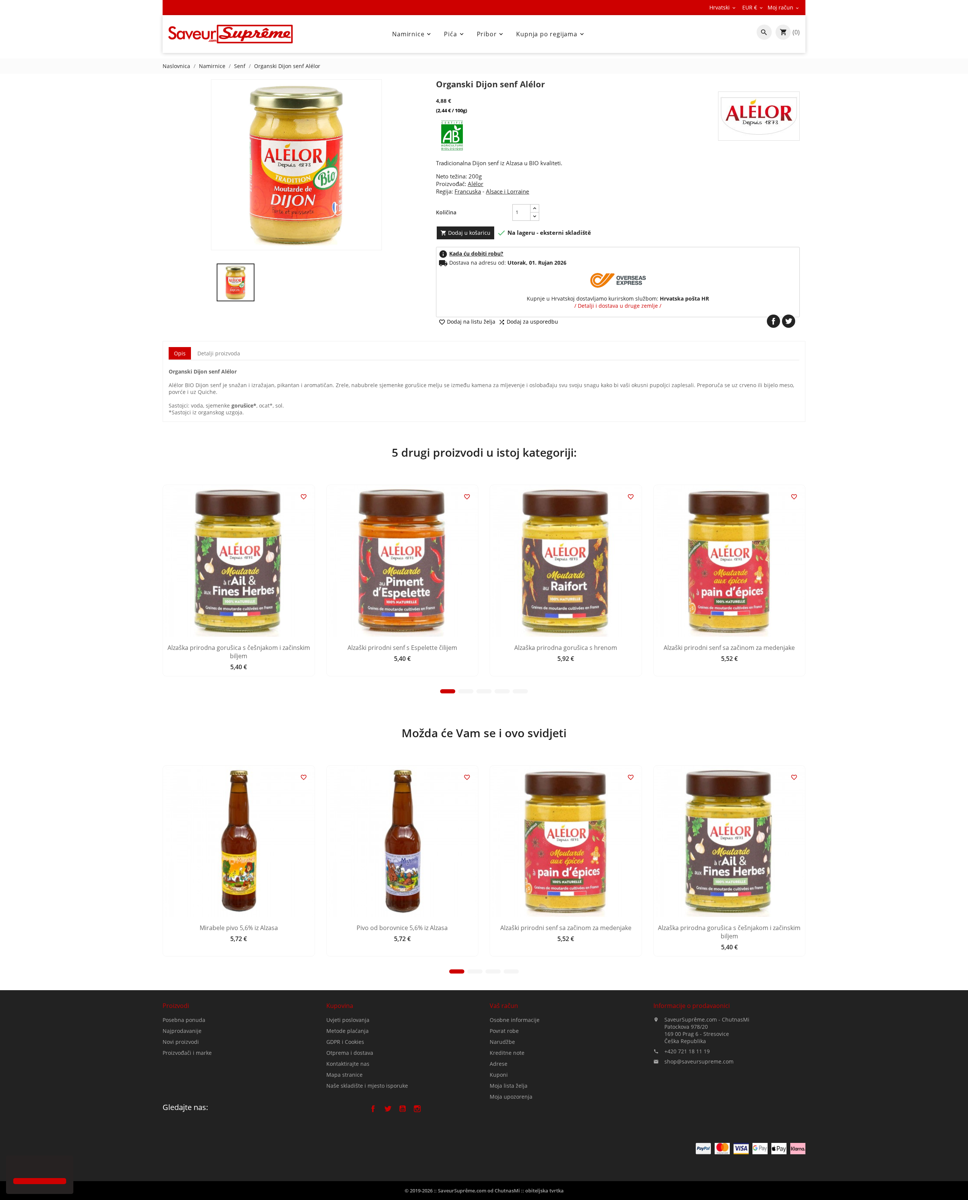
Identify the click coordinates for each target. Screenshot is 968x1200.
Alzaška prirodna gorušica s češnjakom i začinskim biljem (239, 651)
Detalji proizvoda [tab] (218, 353)
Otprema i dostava (349, 1052)
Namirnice (412, 34)
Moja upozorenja (511, 1096)
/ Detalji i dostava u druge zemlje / (617, 305)
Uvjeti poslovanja (347, 1019)
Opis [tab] (180, 353)
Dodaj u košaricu (465, 232)
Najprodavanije (182, 1030)
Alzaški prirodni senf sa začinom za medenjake (729, 647)
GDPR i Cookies (345, 1041)
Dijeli (773, 321)
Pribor (491, 34)
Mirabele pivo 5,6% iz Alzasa (239, 928)
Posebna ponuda (184, 1019)
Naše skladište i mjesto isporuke (367, 1085)
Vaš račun (504, 1006)
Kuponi (499, 1074)
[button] (14, 1167)
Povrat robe (504, 1030)
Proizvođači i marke (187, 1052)
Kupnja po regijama (550, 34)
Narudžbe (502, 1041)
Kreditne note (507, 1052)
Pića (454, 34)
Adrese (498, 1063)
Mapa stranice (344, 1074)
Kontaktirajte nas (347, 1063)
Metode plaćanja (347, 1030)
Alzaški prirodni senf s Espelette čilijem (402, 647)
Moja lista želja (508, 1085)
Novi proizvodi (181, 1041)
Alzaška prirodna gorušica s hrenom (565, 647)
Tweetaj (788, 321)
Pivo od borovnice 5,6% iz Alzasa (402, 928)
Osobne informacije (515, 1019)
